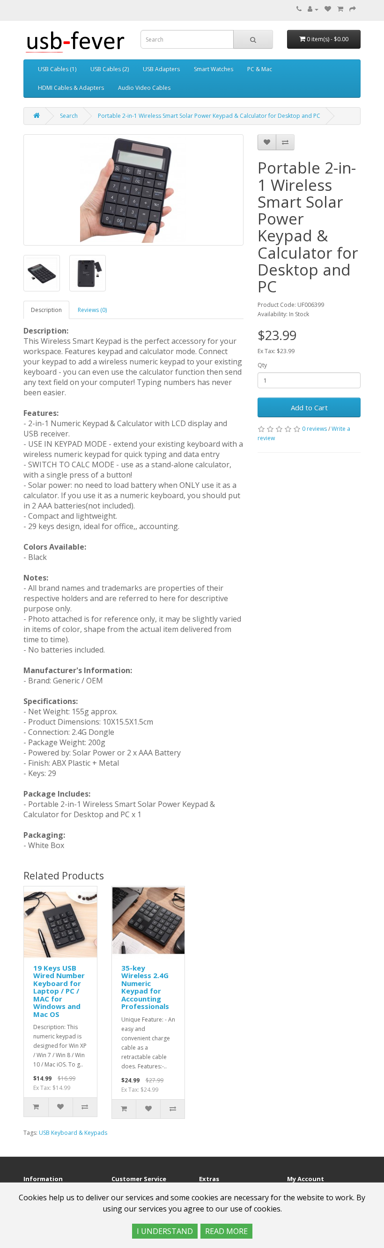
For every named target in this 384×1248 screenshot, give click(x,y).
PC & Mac (259, 69)
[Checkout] (352, 9)
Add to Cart (309, 407)
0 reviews (314, 429)
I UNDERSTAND (165, 1231)
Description (46, 310)
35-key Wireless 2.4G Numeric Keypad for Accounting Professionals (145, 987)
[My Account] (313, 9)
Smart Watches (213, 69)
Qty (262, 365)
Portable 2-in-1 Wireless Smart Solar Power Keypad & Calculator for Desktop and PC (209, 116)
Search (69, 116)
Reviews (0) (92, 310)
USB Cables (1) (57, 69)
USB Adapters (161, 69)
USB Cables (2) (109, 69)
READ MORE (226, 1231)
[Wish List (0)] (328, 9)
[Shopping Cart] (340, 9)
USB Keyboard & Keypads (73, 1133)
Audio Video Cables (144, 88)
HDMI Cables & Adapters (71, 88)
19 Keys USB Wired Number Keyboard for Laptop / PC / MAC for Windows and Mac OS (59, 991)
